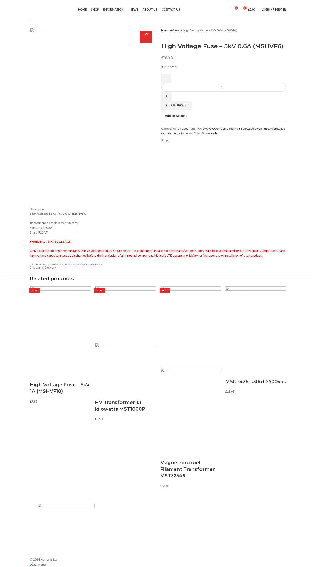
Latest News (107, 536)
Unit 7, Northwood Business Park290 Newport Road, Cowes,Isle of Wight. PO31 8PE (243, 542)
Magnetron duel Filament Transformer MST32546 (187, 469)
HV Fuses (176, 30)
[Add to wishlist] (58, 376)
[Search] (228, 9)
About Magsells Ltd (112, 514)
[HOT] (60, 328)
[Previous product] (163, 35)
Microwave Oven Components (217, 128)
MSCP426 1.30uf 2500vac (255, 381)
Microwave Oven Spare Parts (198, 133)
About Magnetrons (173, 529)
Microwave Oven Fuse (254, 128)
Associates (106, 522)
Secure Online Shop (112, 529)
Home (165, 30)
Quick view (46, 376)
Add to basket (177, 105)
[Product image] (125, 365)
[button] (35, 376)
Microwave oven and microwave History (186, 522)
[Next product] (172, 35)
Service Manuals (171, 544)
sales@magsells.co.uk (244, 528)
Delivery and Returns (113, 551)
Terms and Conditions (114, 544)
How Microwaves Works (176, 514)
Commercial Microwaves (176, 536)
